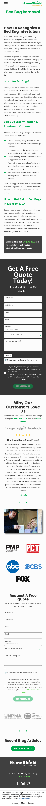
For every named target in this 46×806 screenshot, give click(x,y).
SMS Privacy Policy (33, 377)
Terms (24, 379)
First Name (9, 298)
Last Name (9, 305)
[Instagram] (28, 783)
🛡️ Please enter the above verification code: (21, 360)
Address (8, 327)
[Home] (32, 3)
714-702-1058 (23, 776)
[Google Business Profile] (23, 783)
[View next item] (25, 502)
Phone (7, 312)
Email (7, 320)
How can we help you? (13, 341)
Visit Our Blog (21, 748)
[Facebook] (17, 783)
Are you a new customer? (14, 334)
